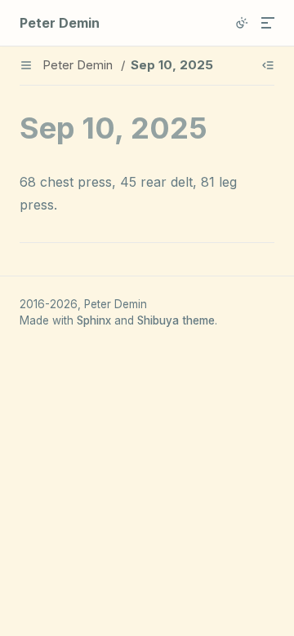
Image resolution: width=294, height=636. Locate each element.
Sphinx (94, 320)
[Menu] (268, 23)
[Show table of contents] (267, 65)
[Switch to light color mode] (242, 23)
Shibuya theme (176, 320)
